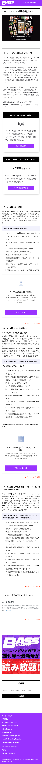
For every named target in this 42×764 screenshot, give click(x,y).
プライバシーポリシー (9, 722)
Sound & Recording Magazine (11, 739)
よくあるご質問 (7, 715)
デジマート (5, 750)
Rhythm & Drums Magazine (11, 735)
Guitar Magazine (7, 729)
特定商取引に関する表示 (10, 725)
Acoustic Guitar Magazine (10, 742)
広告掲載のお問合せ (8, 753)
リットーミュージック (9, 746)
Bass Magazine (7, 732)
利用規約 (5, 719)
